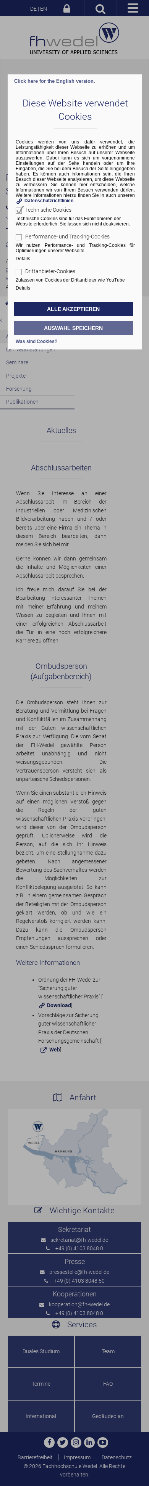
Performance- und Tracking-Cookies (67, 236)
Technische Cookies (48, 210)
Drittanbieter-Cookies (50, 271)
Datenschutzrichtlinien (48, 200)
